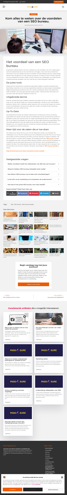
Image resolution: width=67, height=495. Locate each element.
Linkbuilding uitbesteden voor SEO (48, 390)
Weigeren (33, 489)
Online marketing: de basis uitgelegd (14, 390)
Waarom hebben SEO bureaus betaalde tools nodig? (33, 169)
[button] (62, 477)
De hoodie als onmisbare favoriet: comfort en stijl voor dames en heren (25, 243)
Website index (48, 463)
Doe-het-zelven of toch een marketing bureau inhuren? (15, 422)
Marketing (33, 14)
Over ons (47, 454)
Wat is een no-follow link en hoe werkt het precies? (16, 328)
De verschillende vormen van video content (48, 328)
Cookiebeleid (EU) (49, 462)
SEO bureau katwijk (28, 204)
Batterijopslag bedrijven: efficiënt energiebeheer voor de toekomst (41, 243)
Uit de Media (48, 450)
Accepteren (12, 489)
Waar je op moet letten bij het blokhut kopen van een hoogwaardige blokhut (40, 256)
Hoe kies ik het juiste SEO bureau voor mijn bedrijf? (33, 184)
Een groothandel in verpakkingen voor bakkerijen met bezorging (9, 219)
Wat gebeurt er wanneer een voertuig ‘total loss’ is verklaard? (10, 232)
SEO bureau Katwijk (51, 146)
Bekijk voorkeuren (53, 489)
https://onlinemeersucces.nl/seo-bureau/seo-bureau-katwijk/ (25, 151)
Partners (47, 452)
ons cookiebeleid (36, 484)
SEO (12, 204)
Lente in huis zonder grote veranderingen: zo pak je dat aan (26, 232)
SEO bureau (50, 138)
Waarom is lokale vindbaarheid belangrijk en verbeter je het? (16, 359)
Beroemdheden (49, 448)
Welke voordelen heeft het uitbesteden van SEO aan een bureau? (33, 164)
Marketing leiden (42, 359)
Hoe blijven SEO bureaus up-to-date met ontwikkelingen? (33, 174)
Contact (47, 460)
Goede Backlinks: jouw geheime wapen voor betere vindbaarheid (49, 467)
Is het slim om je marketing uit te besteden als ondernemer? (33, 179)
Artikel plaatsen (49, 458)
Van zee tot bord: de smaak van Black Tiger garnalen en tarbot (10, 256)
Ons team (47, 456)
